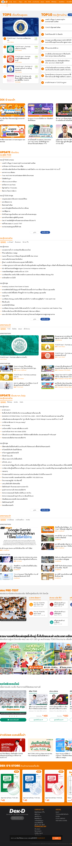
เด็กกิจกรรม (27, 329)
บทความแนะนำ (5, 516)
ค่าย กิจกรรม (36, 2)
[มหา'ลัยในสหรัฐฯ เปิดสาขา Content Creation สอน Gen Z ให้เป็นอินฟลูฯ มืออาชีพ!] (47, 546)
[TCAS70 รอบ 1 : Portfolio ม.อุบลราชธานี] (47, 347)
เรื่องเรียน (14, 329)
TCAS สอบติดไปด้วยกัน (62, 814)
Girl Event (19, 561)
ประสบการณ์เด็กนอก (21, 370)
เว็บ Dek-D (37, 829)
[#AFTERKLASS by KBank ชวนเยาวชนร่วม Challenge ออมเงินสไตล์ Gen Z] (40, 745)
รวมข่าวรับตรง (10, 42)
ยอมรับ (56, 838)
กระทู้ (10, 2)
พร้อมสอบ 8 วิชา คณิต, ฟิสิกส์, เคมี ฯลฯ (38, 711)
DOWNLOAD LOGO (17, 818)
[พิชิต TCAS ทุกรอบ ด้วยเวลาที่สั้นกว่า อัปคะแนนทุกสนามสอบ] (38, 699)
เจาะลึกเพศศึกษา (20, 520)
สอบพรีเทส (62, 2)
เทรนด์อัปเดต (10, 520)
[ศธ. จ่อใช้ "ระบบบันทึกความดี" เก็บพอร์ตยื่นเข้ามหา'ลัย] (47, 576)
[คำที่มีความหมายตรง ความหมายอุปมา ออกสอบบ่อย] (12, 131)
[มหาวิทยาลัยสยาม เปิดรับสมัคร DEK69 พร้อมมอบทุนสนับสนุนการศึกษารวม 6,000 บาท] (12, 745)
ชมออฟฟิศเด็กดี (39, 822)
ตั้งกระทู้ (45, 232)
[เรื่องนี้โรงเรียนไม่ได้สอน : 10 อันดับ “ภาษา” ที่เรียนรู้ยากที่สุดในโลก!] (47, 529)
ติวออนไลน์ (3, 5)
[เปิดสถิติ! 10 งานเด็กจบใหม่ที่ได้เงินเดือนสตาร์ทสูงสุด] (6, 568)
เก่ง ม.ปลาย (53, 691)
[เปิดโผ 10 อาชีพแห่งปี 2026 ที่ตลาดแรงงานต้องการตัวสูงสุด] (47, 559)
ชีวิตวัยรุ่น (54, 2)
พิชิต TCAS (33, 691)
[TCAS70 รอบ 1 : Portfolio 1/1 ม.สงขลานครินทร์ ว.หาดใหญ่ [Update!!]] (10, 68)
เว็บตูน (20, 2)
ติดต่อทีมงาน (38, 818)
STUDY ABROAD (60, 818)
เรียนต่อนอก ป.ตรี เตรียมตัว (64, 370)
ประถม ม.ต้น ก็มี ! (55, 598)
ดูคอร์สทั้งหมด (38, 720)
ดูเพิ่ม (34, 232)
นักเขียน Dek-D (39, 833)
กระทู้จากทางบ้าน (6, 398)
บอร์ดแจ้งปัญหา (39, 820)
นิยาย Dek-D (38, 831)
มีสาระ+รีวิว (26, 242)
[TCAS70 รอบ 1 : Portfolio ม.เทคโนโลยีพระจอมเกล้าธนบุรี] (10, 59)
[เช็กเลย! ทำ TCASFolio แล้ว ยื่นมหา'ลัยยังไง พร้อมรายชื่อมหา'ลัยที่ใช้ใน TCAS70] (10, 78)
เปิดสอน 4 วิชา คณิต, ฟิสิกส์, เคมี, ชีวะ (58, 711)
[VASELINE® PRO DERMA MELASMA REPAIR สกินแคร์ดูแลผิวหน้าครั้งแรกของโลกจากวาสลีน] (6, 559)
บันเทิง (21, 402)
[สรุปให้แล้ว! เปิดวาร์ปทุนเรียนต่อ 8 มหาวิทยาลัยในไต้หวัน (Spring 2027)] (47, 385)
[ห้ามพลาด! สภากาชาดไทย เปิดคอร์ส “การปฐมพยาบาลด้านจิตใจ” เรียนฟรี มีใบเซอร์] (47, 338)
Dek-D (57, 812)
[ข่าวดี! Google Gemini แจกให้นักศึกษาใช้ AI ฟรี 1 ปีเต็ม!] (19, 536)
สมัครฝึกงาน (38, 816)
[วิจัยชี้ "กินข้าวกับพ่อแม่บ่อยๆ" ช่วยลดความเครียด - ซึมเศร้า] (47, 568)
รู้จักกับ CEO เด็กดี (39, 825)
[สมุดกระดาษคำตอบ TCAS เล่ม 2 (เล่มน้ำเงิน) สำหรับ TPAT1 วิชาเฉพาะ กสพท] (32, 783)
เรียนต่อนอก (18, 242)
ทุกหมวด (3, 242)
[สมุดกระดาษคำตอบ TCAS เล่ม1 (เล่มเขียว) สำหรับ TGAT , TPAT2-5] (10, 783)
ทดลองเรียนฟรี (14, 720)
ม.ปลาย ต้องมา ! (35, 598)
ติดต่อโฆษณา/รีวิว (40, 812)
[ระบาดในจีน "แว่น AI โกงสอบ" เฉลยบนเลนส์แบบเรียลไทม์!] (47, 538)
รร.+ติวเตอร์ (10, 242)
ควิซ (25, 2)
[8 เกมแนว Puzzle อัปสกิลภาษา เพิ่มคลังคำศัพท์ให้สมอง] (40, 110)
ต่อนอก (42, 2)
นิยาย (15, 2)
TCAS (29, 2)
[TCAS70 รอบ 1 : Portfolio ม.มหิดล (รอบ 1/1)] (21, 27)
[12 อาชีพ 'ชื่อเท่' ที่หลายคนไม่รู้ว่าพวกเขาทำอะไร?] (12, 110)
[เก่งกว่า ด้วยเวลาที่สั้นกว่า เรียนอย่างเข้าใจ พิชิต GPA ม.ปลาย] (58, 699)
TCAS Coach (20, 387)
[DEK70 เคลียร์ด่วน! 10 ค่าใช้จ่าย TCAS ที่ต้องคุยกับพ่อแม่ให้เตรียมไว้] (6, 385)
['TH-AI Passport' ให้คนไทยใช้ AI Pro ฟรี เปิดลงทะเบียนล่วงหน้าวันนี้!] (6, 576)
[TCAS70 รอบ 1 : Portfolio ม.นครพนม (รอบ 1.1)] (6, 377)
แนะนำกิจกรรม (58, 340)
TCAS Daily (17, 82)
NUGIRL (48, 2)
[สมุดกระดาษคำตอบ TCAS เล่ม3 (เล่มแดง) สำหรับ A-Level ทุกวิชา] (54, 783)
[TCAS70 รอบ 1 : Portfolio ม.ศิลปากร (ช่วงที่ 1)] (10, 49)
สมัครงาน (37, 814)
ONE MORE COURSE (61, 820)
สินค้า (9, 5)
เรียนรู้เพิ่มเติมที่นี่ (41, 838)
